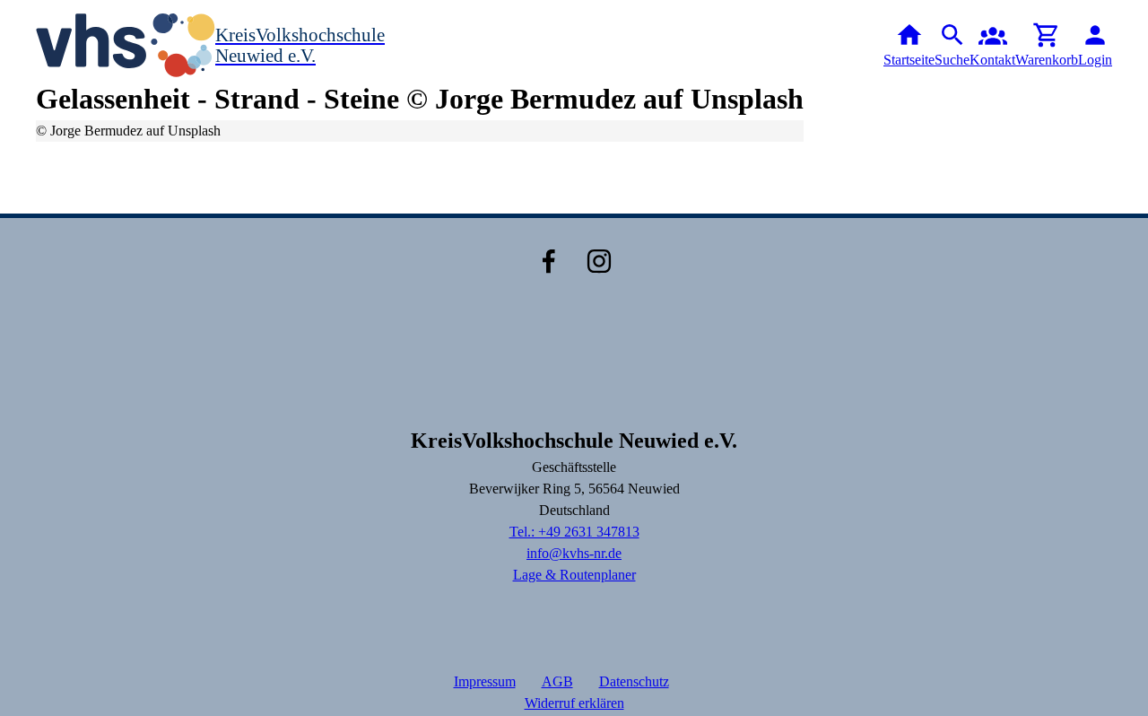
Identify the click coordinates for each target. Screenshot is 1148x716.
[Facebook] (549, 261)
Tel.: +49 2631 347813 (574, 531)
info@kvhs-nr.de (574, 553)
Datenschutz (634, 681)
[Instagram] (599, 261)
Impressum (485, 681)
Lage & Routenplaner (574, 574)
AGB (557, 681)
